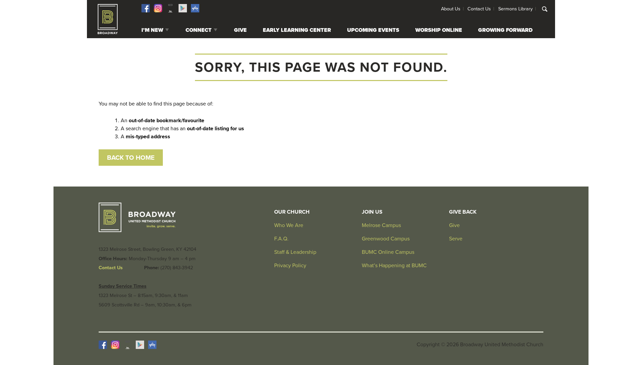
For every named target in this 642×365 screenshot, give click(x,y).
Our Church (292, 212)
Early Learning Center (297, 30)
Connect (199, 30)
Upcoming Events (373, 30)
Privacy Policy (290, 265)
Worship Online (438, 30)
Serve (455, 238)
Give (240, 30)
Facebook (145, 8)
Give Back (462, 212)
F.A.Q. (281, 238)
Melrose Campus (381, 225)
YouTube (170, 8)
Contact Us (479, 9)
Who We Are (288, 225)
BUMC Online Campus (388, 252)
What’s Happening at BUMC (394, 265)
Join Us (372, 212)
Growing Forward (505, 30)
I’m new (152, 30)
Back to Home (130, 157)
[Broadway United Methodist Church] (107, 19)
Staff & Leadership (295, 252)
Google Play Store (183, 8)
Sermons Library (515, 9)
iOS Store (195, 8)
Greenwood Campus (386, 238)
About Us (450, 9)
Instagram (158, 8)
